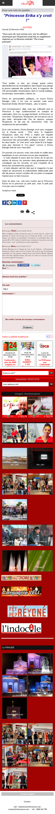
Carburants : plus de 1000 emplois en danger (10, 362)
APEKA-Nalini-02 (14, 542)
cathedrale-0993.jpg (40, 670)
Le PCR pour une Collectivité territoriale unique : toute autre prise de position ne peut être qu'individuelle (45, 362)
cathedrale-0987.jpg (40, 692)
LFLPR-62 (40, 414)
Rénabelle (40, 439)
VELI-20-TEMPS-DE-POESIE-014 (14, 491)
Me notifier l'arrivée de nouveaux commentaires (25, 319)
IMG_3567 (40, 465)
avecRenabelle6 (15, 439)
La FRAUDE (8, 647)
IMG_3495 (15, 465)
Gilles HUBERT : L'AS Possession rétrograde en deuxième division (27, 362)
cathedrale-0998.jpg (14, 692)
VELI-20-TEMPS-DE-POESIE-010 (14, 785)
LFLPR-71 (15, 414)
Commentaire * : (9, 294)
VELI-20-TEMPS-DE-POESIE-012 (40, 491)
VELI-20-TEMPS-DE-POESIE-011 (40, 741)
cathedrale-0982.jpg (14, 670)
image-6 (15, 567)
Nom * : (5, 268)
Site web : (6, 285)
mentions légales (27, 794)
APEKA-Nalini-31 (40, 542)
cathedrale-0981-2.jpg (14, 714)
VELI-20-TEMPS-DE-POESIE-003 (14, 763)
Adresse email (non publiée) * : (15, 277)
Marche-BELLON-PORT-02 (14, 516)
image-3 (40, 567)
